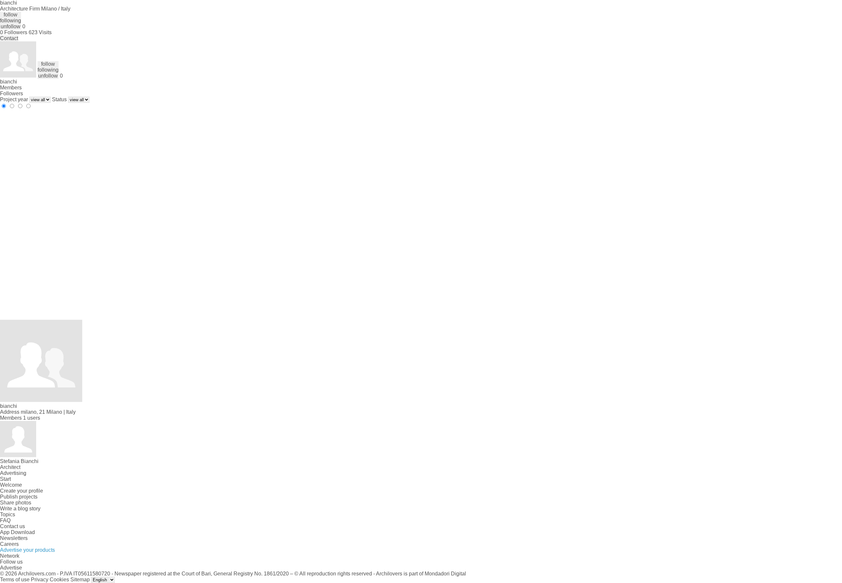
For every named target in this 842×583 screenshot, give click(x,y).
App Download (17, 532)
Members (11, 87)
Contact (9, 38)
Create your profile (21, 491)
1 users (31, 418)
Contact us (12, 526)
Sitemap (80, 579)
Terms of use (15, 579)
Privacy (39, 579)
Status (59, 99)
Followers (11, 93)
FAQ (5, 520)
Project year (14, 99)
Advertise (11, 568)
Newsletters (14, 538)
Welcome (11, 485)
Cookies (59, 579)
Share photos (15, 502)
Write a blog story (20, 508)
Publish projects (18, 497)
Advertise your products (27, 550)
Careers (9, 544)
